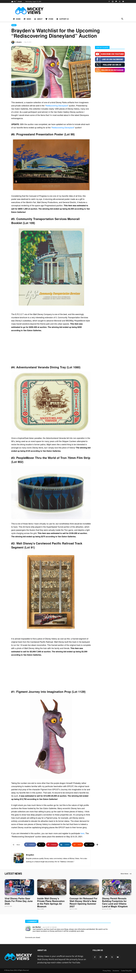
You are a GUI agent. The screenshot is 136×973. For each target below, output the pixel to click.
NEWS (29, 19)
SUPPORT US (64, 19)
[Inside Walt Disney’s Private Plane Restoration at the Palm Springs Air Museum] (52, 887)
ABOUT (39, 19)
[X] (119, 1)
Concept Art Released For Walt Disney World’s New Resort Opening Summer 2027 (83, 902)
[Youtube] (123, 1)
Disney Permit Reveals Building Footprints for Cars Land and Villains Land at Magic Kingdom (115, 902)
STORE (51, 19)
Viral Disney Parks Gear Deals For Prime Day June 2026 (19, 901)
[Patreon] (116, 1)
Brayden (19, 42)
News (14, 25)
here (82, 833)
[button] (122, 19)
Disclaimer (116, 971)
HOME (18, 19)
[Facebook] (109, 1)
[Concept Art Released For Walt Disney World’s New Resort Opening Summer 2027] (84, 887)
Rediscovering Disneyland (57, 105)
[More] (97, 844)
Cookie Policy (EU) (126, 971)
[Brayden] (13, 42)
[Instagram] (112, 1)
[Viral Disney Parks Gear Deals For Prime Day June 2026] (19, 887)
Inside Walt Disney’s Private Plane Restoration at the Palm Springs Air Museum (51, 902)
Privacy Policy (107, 971)
